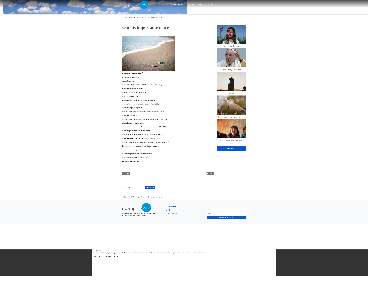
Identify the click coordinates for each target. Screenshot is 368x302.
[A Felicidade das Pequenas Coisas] (231, 133)
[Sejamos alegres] (231, 39)
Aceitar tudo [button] (97, 257)
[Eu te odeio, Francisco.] (231, 62)
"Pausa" (231, 93)
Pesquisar (150, 187)
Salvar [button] (116, 256)
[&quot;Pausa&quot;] (231, 86)
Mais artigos (231, 148)
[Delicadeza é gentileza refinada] (231, 110)
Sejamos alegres (231, 46)
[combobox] (133, 187)
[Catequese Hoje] (136, 5)
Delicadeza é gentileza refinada (231, 117)
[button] (181, 5)
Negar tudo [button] (108, 257)
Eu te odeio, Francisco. (231, 70)
